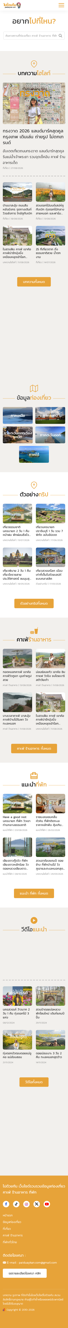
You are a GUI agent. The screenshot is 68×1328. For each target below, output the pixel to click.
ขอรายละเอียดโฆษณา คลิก (25, 1273)
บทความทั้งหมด (34, 281)
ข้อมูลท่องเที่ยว (12, 1222)
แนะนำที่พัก (8, 830)
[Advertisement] (34, 326)
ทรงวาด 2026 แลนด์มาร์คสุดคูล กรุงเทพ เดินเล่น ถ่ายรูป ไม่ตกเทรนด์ (33, 137)
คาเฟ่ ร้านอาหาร (10, 685)
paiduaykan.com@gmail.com (38, 1262)
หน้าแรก (8, 1215)
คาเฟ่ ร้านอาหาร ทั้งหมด (34, 748)
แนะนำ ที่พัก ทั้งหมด (34, 893)
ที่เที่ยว (6, 168)
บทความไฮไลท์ (9, 262)
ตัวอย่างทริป (41, 583)
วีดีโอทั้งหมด (34, 1082)
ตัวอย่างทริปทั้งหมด (34, 603)
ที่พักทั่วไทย (10, 1242)
